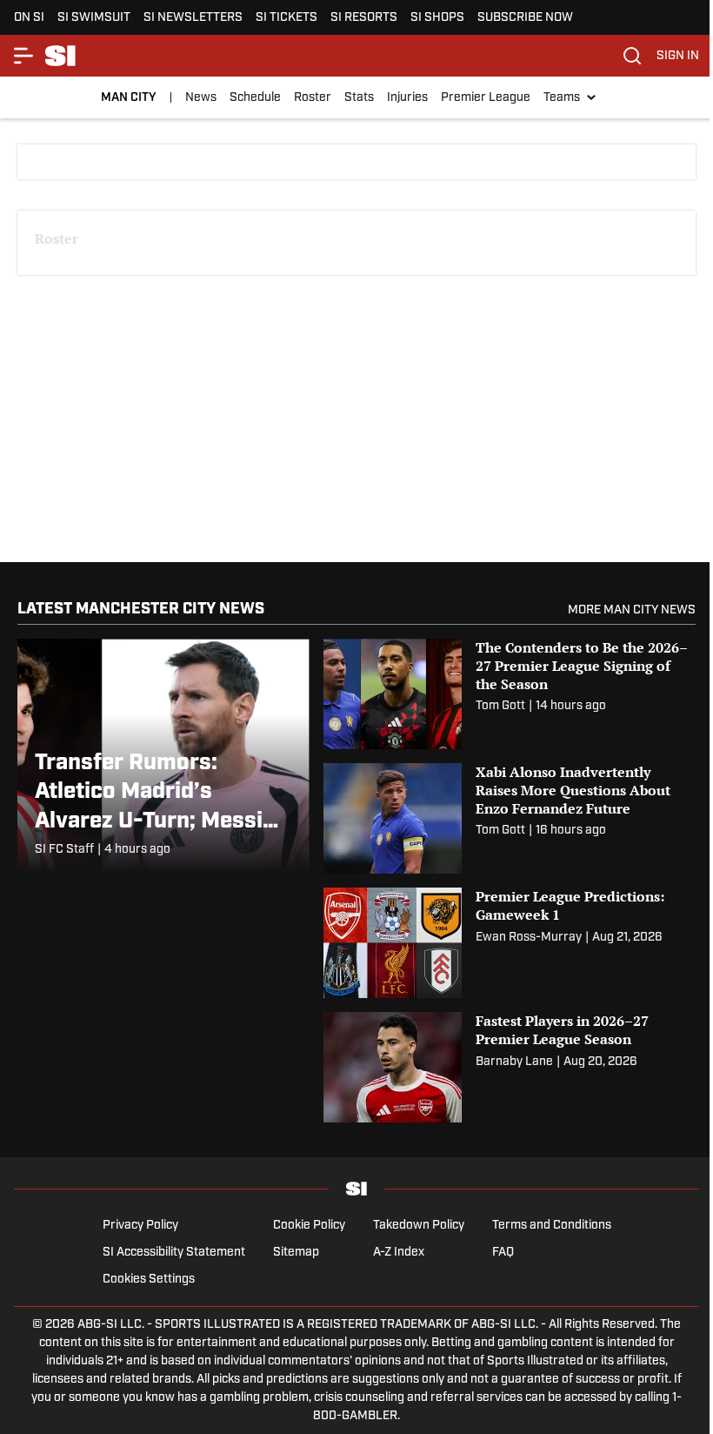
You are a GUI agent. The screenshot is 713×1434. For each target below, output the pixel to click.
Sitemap (296, 1252)
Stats (359, 97)
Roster (312, 97)
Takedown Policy (418, 1225)
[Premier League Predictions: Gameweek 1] (509, 943)
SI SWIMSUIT (93, 17)
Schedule (255, 97)
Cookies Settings (149, 1279)
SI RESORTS (363, 17)
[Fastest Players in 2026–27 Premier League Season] (509, 1067)
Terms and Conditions (551, 1225)
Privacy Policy (140, 1225)
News (201, 97)
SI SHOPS (437, 17)
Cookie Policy (309, 1225)
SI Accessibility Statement (174, 1252)
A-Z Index (398, 1252)
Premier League (485, 97)
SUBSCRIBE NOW (525, 17)
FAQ (503, 1252)
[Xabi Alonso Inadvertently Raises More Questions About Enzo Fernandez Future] (509, 818)
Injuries (407, 97)
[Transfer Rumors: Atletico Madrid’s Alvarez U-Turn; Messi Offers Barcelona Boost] (163, 756)
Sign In (677, 56)
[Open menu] (24, 55)
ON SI (29, 17)
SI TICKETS (286, 17)
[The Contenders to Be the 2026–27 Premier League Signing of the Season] (509, 694)
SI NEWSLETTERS (193, 17)
